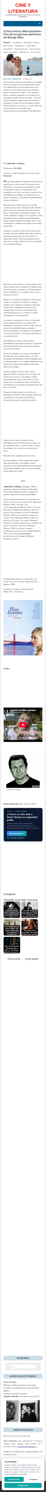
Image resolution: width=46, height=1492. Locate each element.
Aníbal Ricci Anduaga (31, 42)
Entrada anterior (14, 958)
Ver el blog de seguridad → (16, 838)
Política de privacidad (19, 1474)
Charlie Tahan (31, 46)
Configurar (33, 1479)
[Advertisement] (23, 137)
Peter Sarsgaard (35, 49)
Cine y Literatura (14, 79)
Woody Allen (35, 52)
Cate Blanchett (19, 46)
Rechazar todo (14, 1479)
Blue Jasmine (8, 46)
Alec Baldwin (17, 42)
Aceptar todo (23, 1485)
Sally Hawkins (24, 52)
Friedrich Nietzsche (21, 49)
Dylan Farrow (8, 49)
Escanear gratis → (16, 833)
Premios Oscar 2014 (10, 52)
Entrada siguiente (31, 958)
